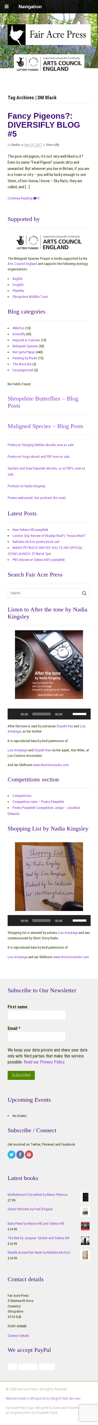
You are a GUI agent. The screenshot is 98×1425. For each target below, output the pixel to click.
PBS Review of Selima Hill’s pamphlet (39, 560)
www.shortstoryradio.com (51, 765)
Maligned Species (25, 346)
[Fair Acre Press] (49, 41)
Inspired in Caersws (26, 340)
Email (14, 1028)
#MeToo (18, 328)
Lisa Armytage (17, 750)
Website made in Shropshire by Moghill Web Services (43, 1398)
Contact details (18, 1336)
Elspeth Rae (65, 726)
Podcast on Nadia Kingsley (26, 486)
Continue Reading (20, 198)
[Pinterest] (29, 1155)
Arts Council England (22, 264)
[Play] (14, 714)
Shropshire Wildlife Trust (30, 297)
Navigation (30, 6)
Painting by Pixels (25, 358)
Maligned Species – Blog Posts (45, 426)
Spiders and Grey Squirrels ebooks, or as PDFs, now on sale (46, 471)
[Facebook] (20, 1155)
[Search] (84, 593)
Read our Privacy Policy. (44, 1062)
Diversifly (52, 145)
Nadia (15, 145)
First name (17, 1006)
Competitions (22, 796)
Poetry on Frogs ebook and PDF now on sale (38, 457)
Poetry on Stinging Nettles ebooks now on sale (41, 445)
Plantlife (18, 291)
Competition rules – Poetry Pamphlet (38, 802)
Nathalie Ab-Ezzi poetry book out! (36, 542)
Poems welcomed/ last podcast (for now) (37, 498)
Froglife (18, 285)
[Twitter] (12, 1155)
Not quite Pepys (24, 352)
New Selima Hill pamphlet (30, 530)
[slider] (80, 713)
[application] (49, 714)
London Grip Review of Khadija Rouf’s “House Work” (49, 536)
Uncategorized (23, 370)
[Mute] (68, 714)
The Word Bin (22, 364)
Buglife (17, 279)
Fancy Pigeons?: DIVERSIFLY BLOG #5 (44, 124)
